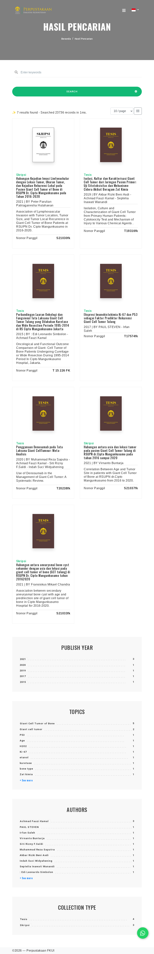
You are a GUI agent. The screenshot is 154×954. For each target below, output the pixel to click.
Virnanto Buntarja (32, 838)
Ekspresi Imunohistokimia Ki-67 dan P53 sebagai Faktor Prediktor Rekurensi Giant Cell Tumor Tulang (110, 318)
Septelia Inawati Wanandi (37, 866)
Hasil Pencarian (84, 39)
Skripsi (25, 925)
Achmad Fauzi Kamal (34, 821)
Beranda (66, 39)
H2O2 (23, 746)
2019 (23, 670)
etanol (24, 757)
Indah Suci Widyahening (36, 860)
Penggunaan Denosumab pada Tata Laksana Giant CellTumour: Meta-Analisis (39, 450)
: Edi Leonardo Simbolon (36, 872)
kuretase (26, 763)
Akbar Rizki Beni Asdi (34, 855)
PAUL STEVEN (29, 827)
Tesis (23, 919)
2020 (23, 665)
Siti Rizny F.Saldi (31, 844)
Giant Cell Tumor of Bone (37, 723)
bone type (26, 768)
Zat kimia (26, 774)
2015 (23, 682)
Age (22, 740)
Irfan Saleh (27, 832)
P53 (22, 735)
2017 (23, 676)
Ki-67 (23, 751)
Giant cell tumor (31, 729)
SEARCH (72, 91)
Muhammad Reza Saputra (37, 849)
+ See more (26, 780)
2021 (23, 659)
